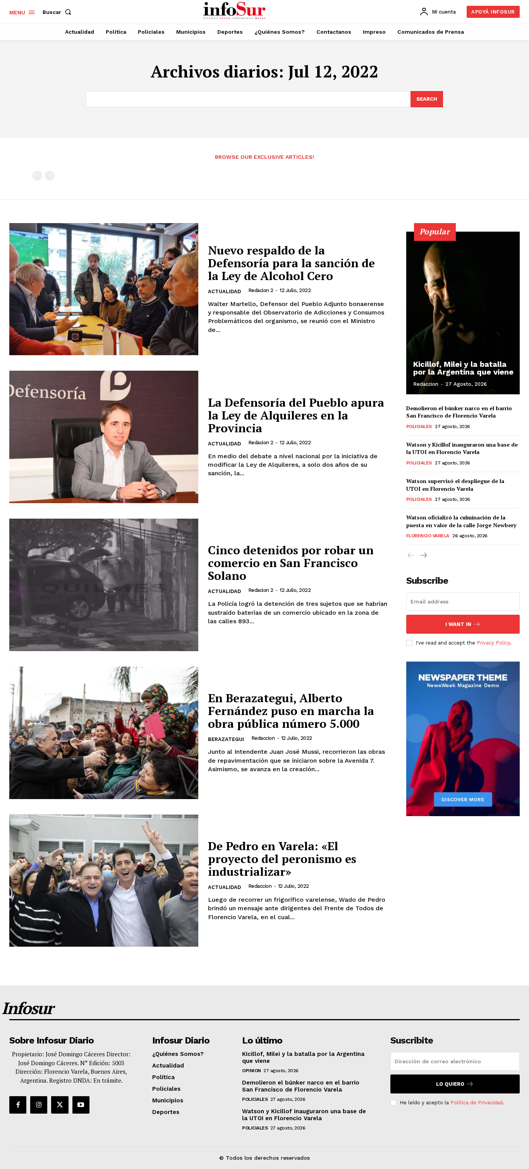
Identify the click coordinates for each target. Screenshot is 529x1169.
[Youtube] (80, 1104)
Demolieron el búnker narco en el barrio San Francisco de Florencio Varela (459, 411)
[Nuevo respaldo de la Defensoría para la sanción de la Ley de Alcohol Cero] (103, 289)
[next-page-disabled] (50, 176)
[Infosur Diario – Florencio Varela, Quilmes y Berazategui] (235, 11)
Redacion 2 (260, 290)
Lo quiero (450, 1084)
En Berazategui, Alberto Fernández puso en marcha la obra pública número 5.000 (291, 710)
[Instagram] (38, 1104)
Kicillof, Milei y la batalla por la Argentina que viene (463, 367)
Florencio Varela (427, 535)
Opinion (251, 1070)
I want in (458, 624)
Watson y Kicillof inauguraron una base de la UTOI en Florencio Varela (462, 448)
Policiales (419, 426)
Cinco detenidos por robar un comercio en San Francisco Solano (291, 562)
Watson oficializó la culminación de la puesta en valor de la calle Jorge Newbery (461, 521)
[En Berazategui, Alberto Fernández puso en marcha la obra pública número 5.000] (103, 733)
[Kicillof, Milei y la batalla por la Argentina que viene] (463, 313)
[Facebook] (17, 1104)
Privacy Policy (493, 643)
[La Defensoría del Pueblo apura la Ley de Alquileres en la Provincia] (103, 437)
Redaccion (263, 738)
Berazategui (226, 739)
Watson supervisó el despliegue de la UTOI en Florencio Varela (455, 484)
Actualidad (224, 291)
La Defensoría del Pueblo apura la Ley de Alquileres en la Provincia (296, 415)
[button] (58, 12)
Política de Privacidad (476, 1102)
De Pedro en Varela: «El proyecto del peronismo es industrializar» (282, 858)
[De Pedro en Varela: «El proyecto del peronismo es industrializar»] (103, 881)
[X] (59, 1104)
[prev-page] (37, 176)
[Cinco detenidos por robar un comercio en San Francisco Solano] (103, 585)
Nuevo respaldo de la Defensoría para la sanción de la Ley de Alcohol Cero (291, 263)
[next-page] (423, 555)
